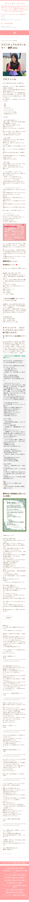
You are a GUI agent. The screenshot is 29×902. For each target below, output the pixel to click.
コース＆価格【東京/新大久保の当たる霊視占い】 (15, 868)
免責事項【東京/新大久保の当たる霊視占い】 (15, 892)
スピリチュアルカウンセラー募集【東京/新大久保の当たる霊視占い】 (15, 886)
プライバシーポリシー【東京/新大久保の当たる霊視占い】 (15, 862)
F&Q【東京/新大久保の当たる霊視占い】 (15, 883)
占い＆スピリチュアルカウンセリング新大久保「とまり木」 (14, 4)
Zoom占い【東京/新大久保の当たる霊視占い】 (15, 889)
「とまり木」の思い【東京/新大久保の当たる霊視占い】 (15, 874)
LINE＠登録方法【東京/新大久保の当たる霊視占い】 (15, 877)
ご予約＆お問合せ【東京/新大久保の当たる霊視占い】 (15, 880)
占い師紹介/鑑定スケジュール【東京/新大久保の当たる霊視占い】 (15, 871)
